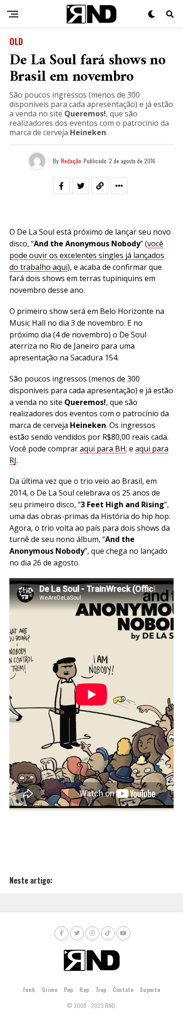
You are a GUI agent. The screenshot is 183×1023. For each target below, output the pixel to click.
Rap (84, 989)
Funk (29, 989)
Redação (71, 161)
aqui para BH (103, 448)
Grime (49, 989)
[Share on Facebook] (61, 185)
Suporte (150, 989)
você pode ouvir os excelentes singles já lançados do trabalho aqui (86, 255)
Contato (123, 989)
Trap (100, 989)
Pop (68, 989)
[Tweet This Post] (80, 185)
